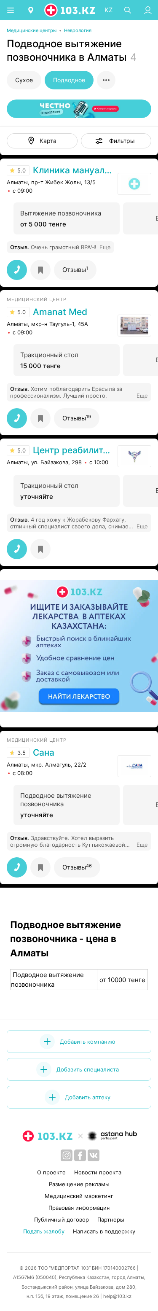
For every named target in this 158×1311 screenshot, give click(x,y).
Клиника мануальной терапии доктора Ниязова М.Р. (73, 170)
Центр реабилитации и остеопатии (73, 450)
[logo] (70, 10)
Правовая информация (79, 1207)
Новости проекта (97, 1172)
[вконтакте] (93, 1155)
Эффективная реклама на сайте (51, 717)
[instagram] (66, 1155)
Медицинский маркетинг (79, 1196)
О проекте (51, 1172)
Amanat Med (60, 312)
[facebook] (80, 1155)
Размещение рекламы (79, 1184)
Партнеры (110, 1219)
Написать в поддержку (104, 1231)
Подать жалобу (43, 1231)
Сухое (24, 79)
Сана (43, 753)
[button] (116, 140)
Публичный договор (61, 1219)
